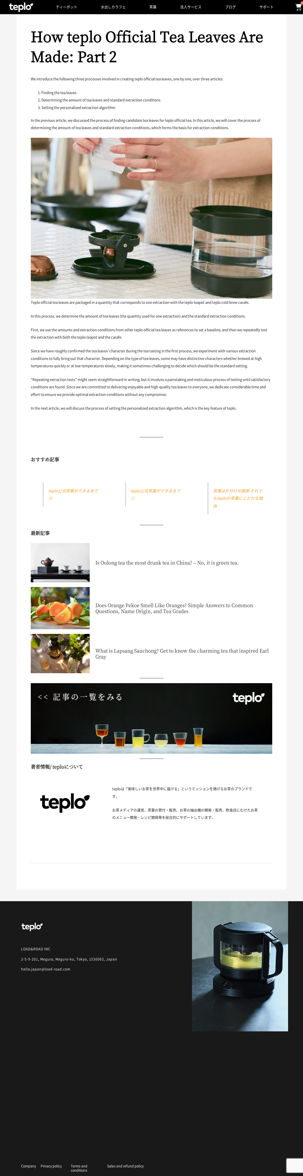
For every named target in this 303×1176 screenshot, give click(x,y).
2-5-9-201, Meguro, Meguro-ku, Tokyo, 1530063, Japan (69, 959)
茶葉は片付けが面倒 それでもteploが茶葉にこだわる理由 (238, 498)
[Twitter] (59, 1152)
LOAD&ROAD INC (35, 949)
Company (28, 1166)
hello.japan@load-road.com (46, 969)
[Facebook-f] (41, 1152)
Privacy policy (51, 1166)
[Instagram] (24, 1152)
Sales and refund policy (125, 1166)
